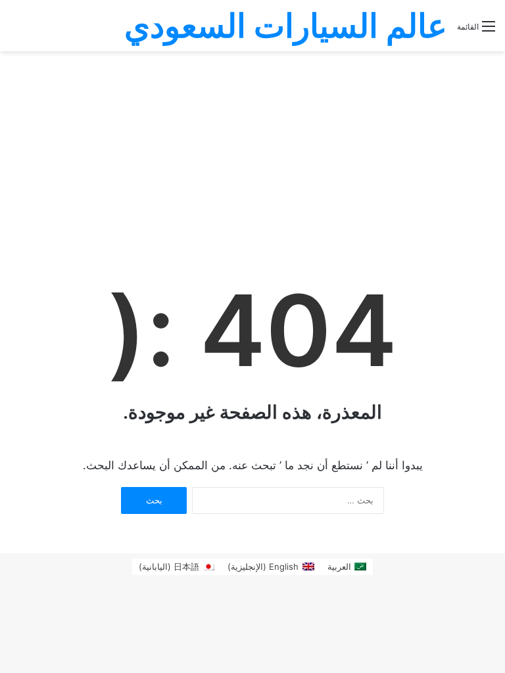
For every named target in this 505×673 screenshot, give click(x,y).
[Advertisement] (252, 150)
